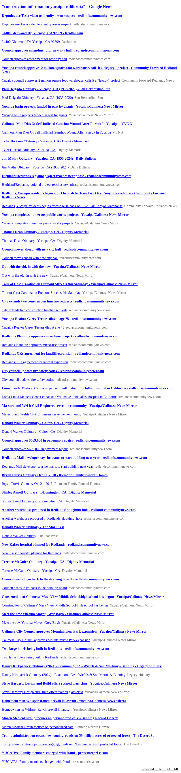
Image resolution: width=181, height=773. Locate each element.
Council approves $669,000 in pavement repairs (35, 449)
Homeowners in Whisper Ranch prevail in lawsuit (36, 709)
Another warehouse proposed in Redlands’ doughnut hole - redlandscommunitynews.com (69, 510)
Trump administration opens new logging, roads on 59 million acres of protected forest (62, 744)
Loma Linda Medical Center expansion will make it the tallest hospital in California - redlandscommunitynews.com (87, 388)
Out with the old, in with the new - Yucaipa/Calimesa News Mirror (51, 266)
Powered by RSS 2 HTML (160, 769)
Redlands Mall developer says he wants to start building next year (47, 466)
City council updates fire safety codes (28, 379)
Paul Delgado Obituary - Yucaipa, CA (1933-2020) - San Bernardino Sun (56, 89)
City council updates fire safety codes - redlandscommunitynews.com (53, 371)
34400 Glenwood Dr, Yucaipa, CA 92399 (31, 42)
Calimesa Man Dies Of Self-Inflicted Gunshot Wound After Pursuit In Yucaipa (56, 132)
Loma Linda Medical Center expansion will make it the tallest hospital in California (59, 397)
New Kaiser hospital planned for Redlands (31, 553)
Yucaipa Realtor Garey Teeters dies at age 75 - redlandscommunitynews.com (59, 319)
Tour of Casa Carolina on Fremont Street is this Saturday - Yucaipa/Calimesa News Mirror (70, 284)
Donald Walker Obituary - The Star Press (33, 527)
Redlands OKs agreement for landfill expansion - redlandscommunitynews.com (61, 353)
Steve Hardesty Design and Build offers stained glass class (42, 692)
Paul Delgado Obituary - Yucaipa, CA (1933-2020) (37, 97)
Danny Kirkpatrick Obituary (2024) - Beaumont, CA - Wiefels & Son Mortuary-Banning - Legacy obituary (82, 666)
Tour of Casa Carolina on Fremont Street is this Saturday (41, 293)
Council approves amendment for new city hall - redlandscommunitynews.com (60, 50)
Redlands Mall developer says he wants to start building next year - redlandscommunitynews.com (74, 457)
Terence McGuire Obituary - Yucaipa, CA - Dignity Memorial (48, 562)
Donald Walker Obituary (19, 536)
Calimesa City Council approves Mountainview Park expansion (46, 640)
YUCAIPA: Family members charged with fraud (36, 761)
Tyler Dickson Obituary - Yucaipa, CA (29, 150)
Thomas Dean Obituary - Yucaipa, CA (28, 241)
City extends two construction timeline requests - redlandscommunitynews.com (60, 301)
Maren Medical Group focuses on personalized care (38, 727)
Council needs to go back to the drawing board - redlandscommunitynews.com (60, 579)
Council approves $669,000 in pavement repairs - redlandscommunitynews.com (61, 440)
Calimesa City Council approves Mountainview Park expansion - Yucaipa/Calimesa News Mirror (74, 631)
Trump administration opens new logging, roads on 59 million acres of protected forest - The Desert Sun (79, 735)
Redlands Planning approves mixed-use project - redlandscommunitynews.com (60, 336)
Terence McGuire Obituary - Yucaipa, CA (31, 570)
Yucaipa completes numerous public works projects (37, 223)
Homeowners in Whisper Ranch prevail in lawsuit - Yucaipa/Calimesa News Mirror (64, 701)
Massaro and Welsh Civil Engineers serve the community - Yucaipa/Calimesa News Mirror (69, 406)
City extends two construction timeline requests (34, 310)
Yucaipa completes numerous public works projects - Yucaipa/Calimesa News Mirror (65, 214)
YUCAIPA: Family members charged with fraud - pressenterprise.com (55, 753)
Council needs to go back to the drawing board (34, 588)
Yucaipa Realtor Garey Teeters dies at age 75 (33, 327)
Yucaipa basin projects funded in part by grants (34, 115)
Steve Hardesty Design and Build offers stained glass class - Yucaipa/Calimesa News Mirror (70, 683)
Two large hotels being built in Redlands (30, 657)
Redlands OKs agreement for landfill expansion (35, 362)
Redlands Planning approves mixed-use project (34, 345)
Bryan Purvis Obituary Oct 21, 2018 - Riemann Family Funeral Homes (54, 475)
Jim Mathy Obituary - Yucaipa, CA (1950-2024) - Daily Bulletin (49, 158)
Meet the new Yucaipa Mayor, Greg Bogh (31, 622)
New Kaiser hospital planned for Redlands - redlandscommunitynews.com (57, 544)
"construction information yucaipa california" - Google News (57, 6)
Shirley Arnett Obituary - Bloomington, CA (32, 501)
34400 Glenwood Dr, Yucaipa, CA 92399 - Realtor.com (42, 33)
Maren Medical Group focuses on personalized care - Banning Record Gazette (60, 718)
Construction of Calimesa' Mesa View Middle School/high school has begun (55, 605)
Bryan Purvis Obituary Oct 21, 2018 (27, 484)
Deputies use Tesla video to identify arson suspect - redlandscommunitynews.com (62, 15)
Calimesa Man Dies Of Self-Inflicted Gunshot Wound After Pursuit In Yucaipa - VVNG (67, 124)
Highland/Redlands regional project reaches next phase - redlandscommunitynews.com (66, 176)
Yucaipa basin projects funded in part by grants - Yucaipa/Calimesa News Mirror (62, 106)
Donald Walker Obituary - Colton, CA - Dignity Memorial (45, 423)
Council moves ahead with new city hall (30, 258)
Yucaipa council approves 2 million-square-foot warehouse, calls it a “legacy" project (61, 80)
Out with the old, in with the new (25, 275)
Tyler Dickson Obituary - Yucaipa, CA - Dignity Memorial (45, 141)
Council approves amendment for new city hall (34, 59)
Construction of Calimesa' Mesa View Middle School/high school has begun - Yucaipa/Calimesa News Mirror (83, 597)
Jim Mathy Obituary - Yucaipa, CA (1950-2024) (35, 167)
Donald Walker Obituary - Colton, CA (28, 431)
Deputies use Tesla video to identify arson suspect (36, 24)
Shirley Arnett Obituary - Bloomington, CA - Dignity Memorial (49, 492)
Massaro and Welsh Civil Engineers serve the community (41, 414)
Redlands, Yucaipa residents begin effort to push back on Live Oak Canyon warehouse (62, 206)
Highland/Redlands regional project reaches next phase (40, 184)
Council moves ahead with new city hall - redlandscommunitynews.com (55, 249)
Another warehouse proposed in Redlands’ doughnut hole (42, 518)
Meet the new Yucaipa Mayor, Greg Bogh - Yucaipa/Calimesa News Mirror (58, 614)
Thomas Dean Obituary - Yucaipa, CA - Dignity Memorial (45, 232)
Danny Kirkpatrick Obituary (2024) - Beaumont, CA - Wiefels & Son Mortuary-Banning (63, 675)
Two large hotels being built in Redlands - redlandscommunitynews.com (55, 649)
